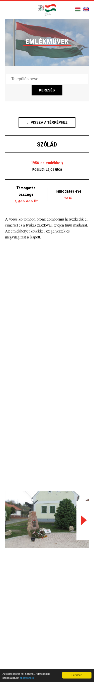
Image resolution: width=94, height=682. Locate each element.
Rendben (76, 675)
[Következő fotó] (82, 520)
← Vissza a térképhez (47, 122)
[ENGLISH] (86, 9)
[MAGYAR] (78, 9)
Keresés (47, 90)
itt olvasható (27, 678)
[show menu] (10, 9)
